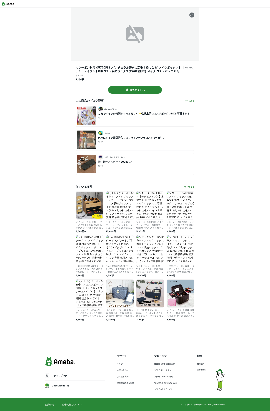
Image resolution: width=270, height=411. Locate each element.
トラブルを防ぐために (163, 389)
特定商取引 (201, 370)
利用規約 (200, 364)
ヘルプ (120, 364)
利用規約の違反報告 (125, 383)
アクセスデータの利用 (163, 376)
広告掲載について (71, 404)
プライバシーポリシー (163, 370)
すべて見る (189, 100)
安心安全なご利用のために (165, 383)
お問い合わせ (122, 370)
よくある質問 (122, 376)
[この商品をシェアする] (191, 15)
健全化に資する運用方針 (164, 364)
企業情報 (49, 404)
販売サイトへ (137, 89)
